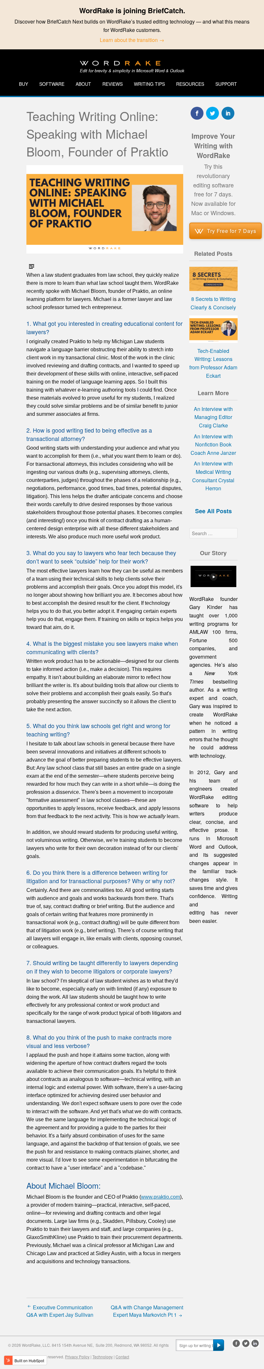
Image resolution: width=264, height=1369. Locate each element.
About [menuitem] (83, 84)
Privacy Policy (77, 1356)
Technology (102, 1356)
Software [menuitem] (51, 84)
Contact (122, 1356)
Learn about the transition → (132, 40)
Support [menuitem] (226, 84)
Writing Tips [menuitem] (149, 84)
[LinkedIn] (255, 1343)
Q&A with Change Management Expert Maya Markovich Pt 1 (147, 1311)
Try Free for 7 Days (231, 231)
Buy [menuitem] (23, 84)
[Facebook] (236, 1343)
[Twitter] (246, 1343)
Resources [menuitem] (190, 84)
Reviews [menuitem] (112, 84)
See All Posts (213, 511)
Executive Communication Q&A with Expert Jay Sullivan (59, 1311)
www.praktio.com (160, 1197)
